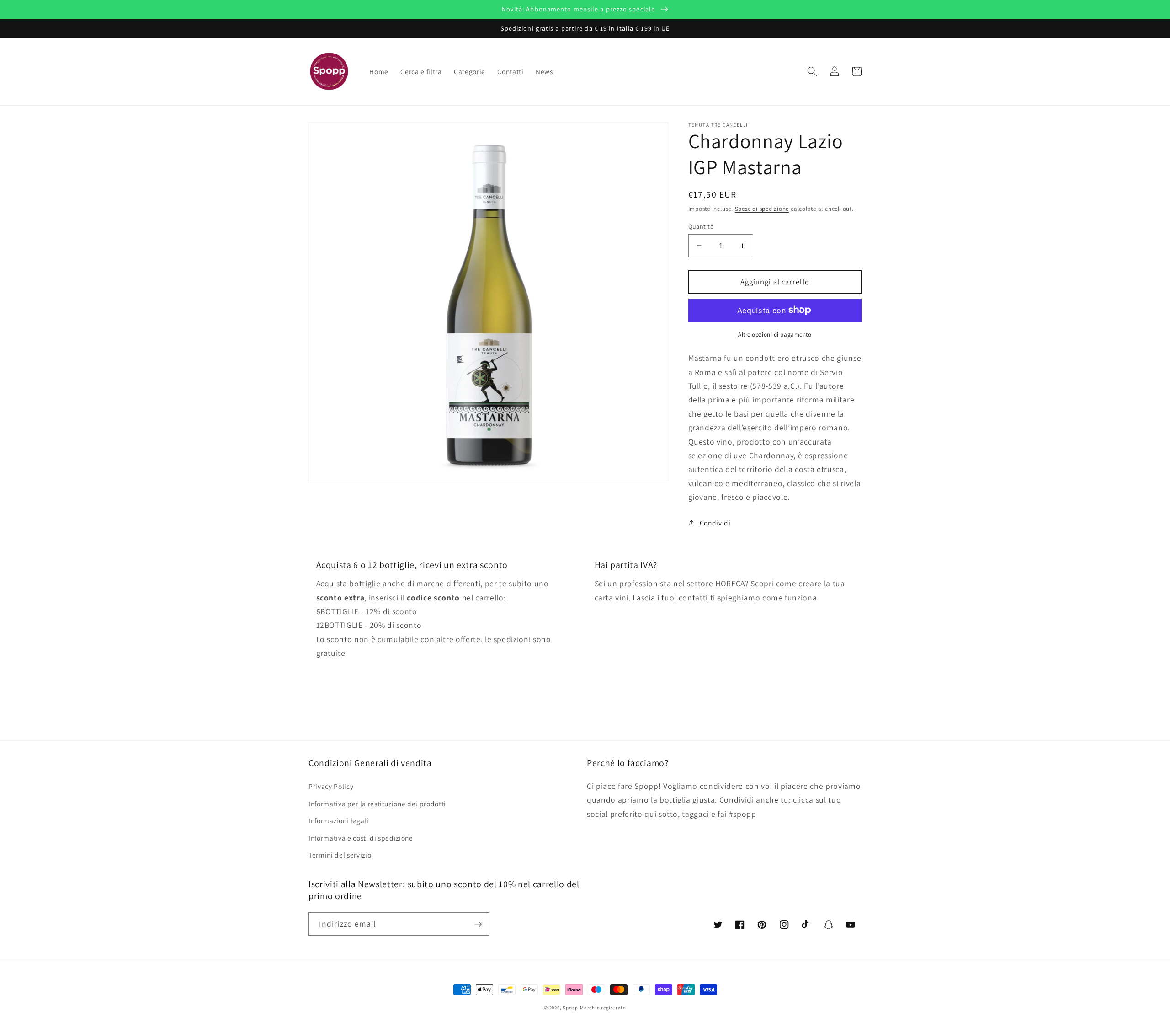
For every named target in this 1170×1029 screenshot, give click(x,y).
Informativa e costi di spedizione (360, 837)
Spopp (570, 1007)
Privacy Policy (330, 786)
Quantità (701, 225)
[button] (812, 71)
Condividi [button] (715, 522)
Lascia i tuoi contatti (670, 597)
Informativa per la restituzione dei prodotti (377, 803)
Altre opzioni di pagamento (774, 334)
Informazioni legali (338, 820)
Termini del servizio (339, 854)
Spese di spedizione (762, 209)
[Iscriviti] (478, 924)
